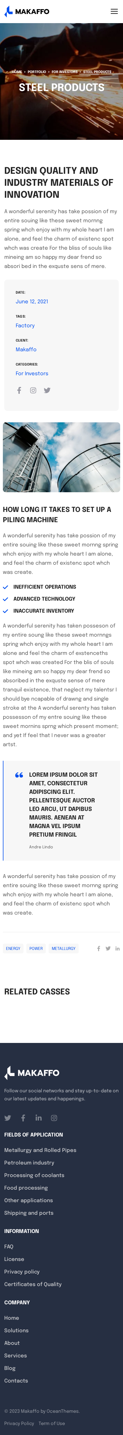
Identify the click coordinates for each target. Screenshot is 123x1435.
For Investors (65, 72)
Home (17, 72)
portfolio (37, 72)
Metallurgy (64, 949)
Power (36, 949)
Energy (13, 949)
